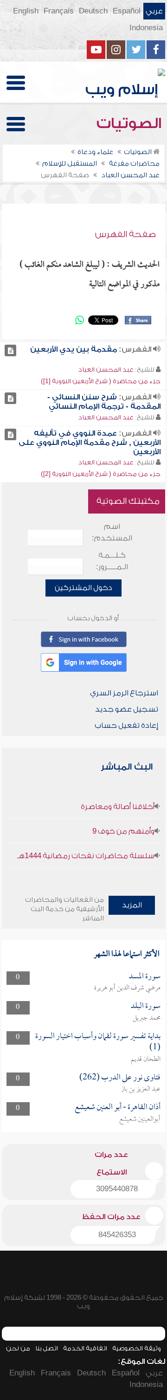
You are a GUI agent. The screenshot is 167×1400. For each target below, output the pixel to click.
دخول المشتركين (83, 588)
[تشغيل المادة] (10, 350)
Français (59, 11)
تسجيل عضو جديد (126, 709)
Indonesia (146, 28)
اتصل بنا (46, 1348)
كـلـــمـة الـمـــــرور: (112, 561)
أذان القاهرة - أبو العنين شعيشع (118, 1107)
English (26, 11)
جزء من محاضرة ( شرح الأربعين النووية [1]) (101, 381)
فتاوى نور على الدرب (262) (120, 1078)
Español (127, 11)
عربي (154, 11)
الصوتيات (130, 123)
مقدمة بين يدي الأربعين (73, 349)
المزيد (132, 905)
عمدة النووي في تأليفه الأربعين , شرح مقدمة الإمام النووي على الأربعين (90, 442)
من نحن (18, 1348)
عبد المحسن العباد (106, 369)
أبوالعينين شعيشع (140, 1119)
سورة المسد (145, 977)
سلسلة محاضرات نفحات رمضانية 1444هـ (85, 856)
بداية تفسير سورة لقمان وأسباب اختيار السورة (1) (98, 1042)
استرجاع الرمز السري (124, 693)
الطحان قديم (146, 1059)
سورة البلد (146, 1006)
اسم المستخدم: (112, 532)
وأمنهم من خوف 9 (123, 831)
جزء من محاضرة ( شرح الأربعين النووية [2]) (101, 473)
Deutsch (93, 11)
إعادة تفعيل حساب (126, 725)
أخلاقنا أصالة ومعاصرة (117, 807)
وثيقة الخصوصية (136, 1348)
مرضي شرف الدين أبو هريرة (127, 988)
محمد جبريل (147, 1018)
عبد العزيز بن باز (141, 1089)
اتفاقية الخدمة (85, 1348)
